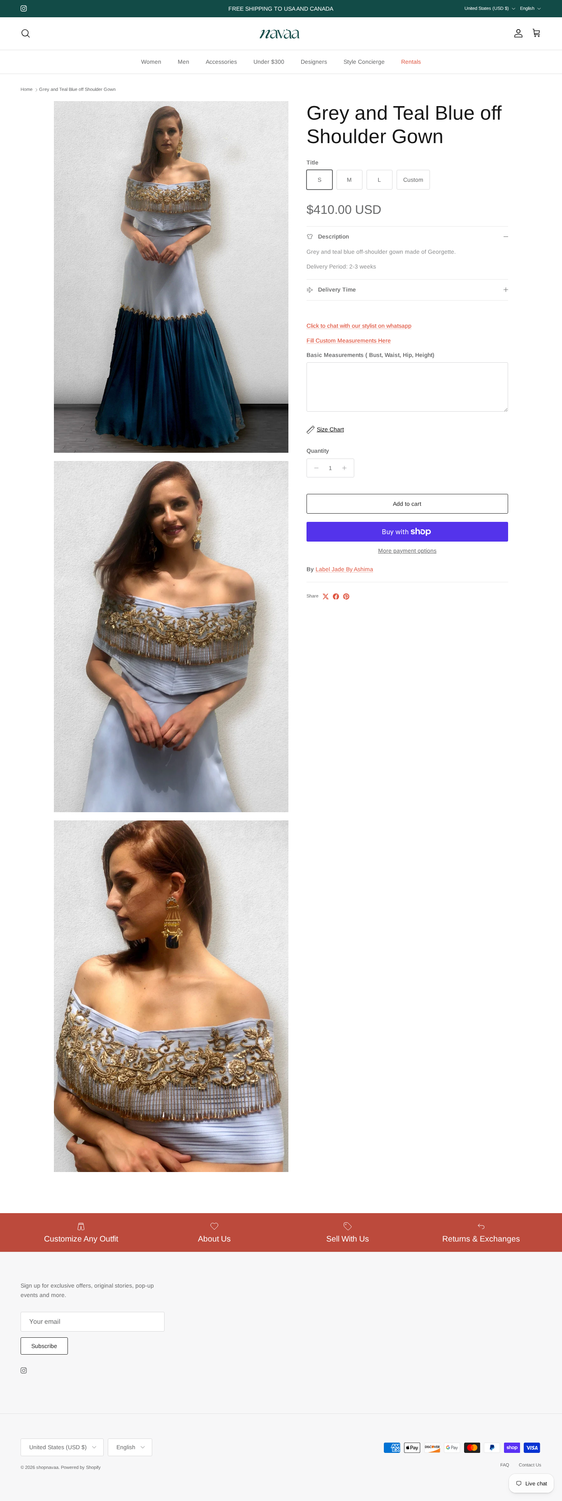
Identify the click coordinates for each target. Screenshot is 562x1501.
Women (151, 61)
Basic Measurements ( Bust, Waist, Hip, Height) (370, 355)
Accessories (221, 61)
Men (183, 61)
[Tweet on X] (326, 596)
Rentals (411, 61)
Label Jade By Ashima (344, 569)
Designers (314, 61)
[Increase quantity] (346, 468)
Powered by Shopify (81, 1467)
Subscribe (44, 1346)
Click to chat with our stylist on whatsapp (359, 325)
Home (27, 89)
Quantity (318, 451)
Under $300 (268, 61)
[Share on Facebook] (336, 596)
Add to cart (407, 503)
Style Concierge (364, 61)
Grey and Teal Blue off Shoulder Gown (77, 89)
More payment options (407, 550)
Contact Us (530, 1464)
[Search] (25, 33)
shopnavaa (47, 1467)
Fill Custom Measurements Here (349, 341)
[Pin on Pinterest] (346, 596)
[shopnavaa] (281, 33)
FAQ (504, 1464)
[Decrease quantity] (314, 468)
